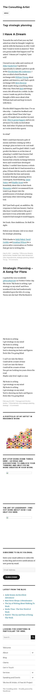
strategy (5, 405)
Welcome (7, 648)
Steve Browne (20, 83)
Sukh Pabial (20, 239)
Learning (15, 253)
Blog (5, 658)
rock (20, 403)
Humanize (7, 188)
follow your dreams (26, 253)
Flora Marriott (13, 403)
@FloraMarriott (9, 281)
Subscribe (11, 577)
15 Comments (13, 259)
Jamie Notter (7, 255)
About (5, 653)
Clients (5, 663)
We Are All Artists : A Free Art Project (18, 683)
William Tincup (21, 77)
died (21, 89)
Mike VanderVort (10, 66)
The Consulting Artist (16, 7)
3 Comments (14, 405)
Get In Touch (8, 668)
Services (6, 673)
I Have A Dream (14, 34)
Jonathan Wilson (19, 242)
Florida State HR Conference (19, 72)
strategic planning (23, 257)
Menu (6, 13)
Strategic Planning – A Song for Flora (18, 269)
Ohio (4, 257)
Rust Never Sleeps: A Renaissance (18, 601)
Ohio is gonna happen (16, 120)
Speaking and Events (11, 678)
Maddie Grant (17, 182)
